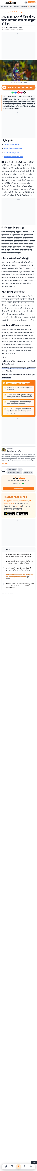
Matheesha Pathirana (14, 473)
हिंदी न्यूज (18, 506)
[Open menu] (3, 2)
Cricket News (12, 469)
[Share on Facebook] (15, 92)
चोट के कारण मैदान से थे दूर (11, 144)
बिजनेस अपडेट (23, 501)
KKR (20, 469)
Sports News (28, 473)
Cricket (16, 12)
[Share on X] (24, 92)
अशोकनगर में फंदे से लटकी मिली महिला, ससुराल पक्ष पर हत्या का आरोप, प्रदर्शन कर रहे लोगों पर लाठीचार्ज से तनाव (20, 586)
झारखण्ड (6, 6)
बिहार (11, 6)
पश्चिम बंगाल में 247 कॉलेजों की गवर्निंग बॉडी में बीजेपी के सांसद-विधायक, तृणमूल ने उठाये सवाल (18, 555)
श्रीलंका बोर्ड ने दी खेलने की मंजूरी (13, 149)
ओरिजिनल (32, 6)
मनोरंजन (15, 501)
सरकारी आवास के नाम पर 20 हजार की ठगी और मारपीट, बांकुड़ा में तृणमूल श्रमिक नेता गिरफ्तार (18, 569)
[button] (18, 70)
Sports (9, 12)
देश (5, 501)
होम (2, 6)
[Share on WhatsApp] (12, 92)
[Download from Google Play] (9, 513)
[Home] (11, 2)
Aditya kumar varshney (14, 27)
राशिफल (11, 503)
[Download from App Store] (22, 513)
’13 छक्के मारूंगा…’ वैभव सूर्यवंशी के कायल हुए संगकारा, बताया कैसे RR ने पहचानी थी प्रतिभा (19, 396)
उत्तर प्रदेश (16, 6)
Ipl (21, 12)
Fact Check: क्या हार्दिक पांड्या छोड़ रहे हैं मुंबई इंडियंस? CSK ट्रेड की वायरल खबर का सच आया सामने (19, 411)
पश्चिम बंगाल (24, 6)
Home (3, 12)
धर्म (30, 501)
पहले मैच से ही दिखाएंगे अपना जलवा (13, 157)
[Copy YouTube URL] (18, 92)
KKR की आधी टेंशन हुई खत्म (11, 153)
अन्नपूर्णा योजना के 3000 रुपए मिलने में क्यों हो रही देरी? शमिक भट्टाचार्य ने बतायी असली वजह (19, 562)
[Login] (18, 1166)
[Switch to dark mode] (26, 2)
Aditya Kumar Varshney (17, 451)
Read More (4, 463)
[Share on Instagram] (21, 92)
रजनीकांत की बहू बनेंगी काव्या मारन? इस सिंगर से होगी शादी (19, 389)
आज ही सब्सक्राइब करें (18, 489)
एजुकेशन (9, 501)
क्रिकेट (6, 503)
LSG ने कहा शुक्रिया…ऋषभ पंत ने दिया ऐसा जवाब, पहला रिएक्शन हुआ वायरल (19, 403)
